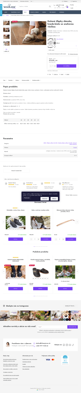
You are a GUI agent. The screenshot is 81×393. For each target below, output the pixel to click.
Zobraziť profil (70, 306)
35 (59, 278)
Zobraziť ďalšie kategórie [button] (73, 143)
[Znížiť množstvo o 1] (51, 66)
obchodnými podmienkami (49, 330)
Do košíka (66, 66)
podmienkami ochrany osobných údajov (63, 330)
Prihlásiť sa (72, 327)
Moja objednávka (26, 369)
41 (20, 229)
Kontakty (24, 364)
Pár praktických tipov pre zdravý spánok (11, 375)
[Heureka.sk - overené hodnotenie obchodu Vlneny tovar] (65, 360)
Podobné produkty (35, 80)
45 (20, 278)
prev (4, 221)
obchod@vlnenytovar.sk (43, 343)
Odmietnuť (44, 198)
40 (18, 229)
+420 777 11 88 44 (59, 6)
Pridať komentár (16, 170)
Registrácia (74, 1)
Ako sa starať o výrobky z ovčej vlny (10, 369)
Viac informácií (60, 39)
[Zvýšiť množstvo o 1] (55, 66)
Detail (16, 239)
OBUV (45, 143)
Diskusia (17, 80)
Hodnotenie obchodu (24, 1)
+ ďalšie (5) (6, 51)
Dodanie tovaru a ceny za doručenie (10, 1)
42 (13, 278)
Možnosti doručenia (74, 54)
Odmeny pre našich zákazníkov (29, 366)
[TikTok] (73, 345)
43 (15, 278)
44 (17, 278)
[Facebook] (64, 345)
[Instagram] (67, 345)
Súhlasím (54, 198)
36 (8, 229)
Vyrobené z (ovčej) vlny (8, 372)
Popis (4, 80)
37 (10, 229)
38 (13, 229)
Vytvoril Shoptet (41, 389)
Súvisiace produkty (25, 80)
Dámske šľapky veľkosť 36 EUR (65, 143)
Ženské (75, 147)
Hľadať (50, 6)
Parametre (10, 80)
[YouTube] (70, 345)
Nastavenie (27, 198)
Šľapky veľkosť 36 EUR (52, 143)
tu (41, 195)
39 (15, 229)
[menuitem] (6, 12)
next (77, 221)
